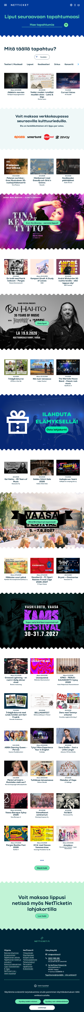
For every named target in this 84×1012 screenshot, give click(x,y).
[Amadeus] (68, 834)
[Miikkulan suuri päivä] (16, 566)
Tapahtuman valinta (12, 957)
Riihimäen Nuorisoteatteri (42, 680)
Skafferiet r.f (68, 385)
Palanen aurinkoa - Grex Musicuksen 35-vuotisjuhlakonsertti (16, 180)
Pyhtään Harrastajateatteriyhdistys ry (16, 579)
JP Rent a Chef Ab (15, 381)
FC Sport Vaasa (42, 584)
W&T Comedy (68, 285)
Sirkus (57, 64)
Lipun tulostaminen (11, 967)
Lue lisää (42, 916)
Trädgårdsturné (16, 379)
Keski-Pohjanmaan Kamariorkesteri (68, 684)
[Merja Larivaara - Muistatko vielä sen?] (16, 769)
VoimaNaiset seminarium (42, 813)
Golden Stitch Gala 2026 (42, 480)
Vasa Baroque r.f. (16, 817)
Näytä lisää (42, 868)
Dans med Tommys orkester (68, 713)
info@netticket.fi (54, 954)
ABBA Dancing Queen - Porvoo (16, 748)
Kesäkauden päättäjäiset (68, 179)
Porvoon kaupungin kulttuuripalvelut (16, 784)
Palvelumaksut (29, 962)
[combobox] (42, 24)
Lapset (30, 64)
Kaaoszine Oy (16, 483)
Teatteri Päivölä (42, 782)
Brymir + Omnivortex (68, 577)
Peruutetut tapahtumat (27, 965)
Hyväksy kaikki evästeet (28, 1001)
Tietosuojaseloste (30, 960)
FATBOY (68, 813)
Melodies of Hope (68, 780)
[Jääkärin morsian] (16, 81)
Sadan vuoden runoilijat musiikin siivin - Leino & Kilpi (42, 94)
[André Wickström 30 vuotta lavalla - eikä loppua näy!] (68, 267)
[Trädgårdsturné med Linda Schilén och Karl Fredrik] (16, 701)
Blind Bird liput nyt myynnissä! (42, 522)
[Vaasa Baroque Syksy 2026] (16, 801)
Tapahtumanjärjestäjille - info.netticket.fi (60, 975)
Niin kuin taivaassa (42, 379)
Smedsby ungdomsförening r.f (68, 717)
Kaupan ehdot (28, 957)
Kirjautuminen (9, 955)
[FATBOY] (68, 801)
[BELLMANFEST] (42, 701)
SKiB (42, 283)
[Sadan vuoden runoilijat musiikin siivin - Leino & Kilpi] (42, 81)
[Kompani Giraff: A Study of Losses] (42, 267)
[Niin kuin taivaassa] (42, 367)
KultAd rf (16, 849)
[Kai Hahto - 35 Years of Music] (16, 468)
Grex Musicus (16, 185)
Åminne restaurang (16, 684)
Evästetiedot (28, 969)
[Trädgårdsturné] (16, 367)
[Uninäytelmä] (42, 666)
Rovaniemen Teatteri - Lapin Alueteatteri (68, 847)
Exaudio (42, 185)
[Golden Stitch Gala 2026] (42, 468)
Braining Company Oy (42, 817)
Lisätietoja (42, 1008)
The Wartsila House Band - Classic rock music (68, 381)
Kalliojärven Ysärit (68, 479)
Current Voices (68, 92)
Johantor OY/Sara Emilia (68, 752)
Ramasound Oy (68, 815)
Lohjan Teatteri (42, 381)
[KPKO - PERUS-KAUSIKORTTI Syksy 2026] (68, 666)
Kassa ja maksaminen (12, 964)
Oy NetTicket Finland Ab (57, 965)
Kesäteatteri (44, 64)
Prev (6, 64)
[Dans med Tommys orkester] (68, 701)
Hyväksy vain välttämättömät (56, 1001)
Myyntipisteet (28, 955)
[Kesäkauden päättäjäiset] (68, 167)
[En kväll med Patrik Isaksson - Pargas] (16, 267)
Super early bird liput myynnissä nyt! (42, 622)
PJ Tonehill (68, 94)
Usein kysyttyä (43, 986)
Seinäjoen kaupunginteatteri (15, 94)
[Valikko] (5, 5)
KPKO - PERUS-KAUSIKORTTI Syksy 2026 (68, 680)
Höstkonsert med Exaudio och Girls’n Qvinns (42, 180)
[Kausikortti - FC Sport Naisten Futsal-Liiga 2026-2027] (42, 566)
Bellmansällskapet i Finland (42, 715)
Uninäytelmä (42, 678)
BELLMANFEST (42, 713)
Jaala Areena (68, 182)
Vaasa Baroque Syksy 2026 (15, 813)
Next (78, 64)
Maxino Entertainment (16, 283)
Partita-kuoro (42, 99)
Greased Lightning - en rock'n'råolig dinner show (16, 680)
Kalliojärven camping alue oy (68, 481)
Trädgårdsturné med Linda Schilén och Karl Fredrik (15, 714)
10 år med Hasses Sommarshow (42, 846)
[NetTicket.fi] (42, 941)
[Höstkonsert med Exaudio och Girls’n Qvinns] (42, 167)
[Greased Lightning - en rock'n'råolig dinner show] (16, 666)
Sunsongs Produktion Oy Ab (42, 849)
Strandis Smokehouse (15, 719)
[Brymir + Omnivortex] (68, 566)
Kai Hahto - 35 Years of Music (16, 480)
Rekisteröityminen (11, 953)
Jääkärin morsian (15, 92)
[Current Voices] (68, 81)
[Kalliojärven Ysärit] (68, 468)
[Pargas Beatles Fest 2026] (16, 834)
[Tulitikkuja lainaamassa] (42, 769)
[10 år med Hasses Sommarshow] (42, 834)
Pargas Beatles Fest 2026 (16, 846)
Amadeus (68, 845)
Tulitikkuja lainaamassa (42, 780)
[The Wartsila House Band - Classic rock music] (68, 367)
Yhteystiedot (28, 953)
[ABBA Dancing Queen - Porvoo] (16, 736)
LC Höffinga (68, 782)
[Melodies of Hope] (68, 769)
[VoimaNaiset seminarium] (42, 801)
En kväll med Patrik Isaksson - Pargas (16, 279)
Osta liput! (42, 323)
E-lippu (7, 969)
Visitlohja (42, 752)
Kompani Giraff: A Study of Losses (42, 279)
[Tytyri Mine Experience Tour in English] (42, 736)
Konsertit (69, 64)
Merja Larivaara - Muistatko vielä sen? (16, 781)
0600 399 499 (54, 958)
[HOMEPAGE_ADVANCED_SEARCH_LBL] (66, 25)
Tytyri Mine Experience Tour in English (42, 748)
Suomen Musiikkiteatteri (16, 752)
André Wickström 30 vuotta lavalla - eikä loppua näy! (68, 280)
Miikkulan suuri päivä (16, 577)
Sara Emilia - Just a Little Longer (68, 748)
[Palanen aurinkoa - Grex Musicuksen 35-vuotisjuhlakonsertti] (16, 167)
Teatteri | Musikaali (13, 64)
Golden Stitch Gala (42, 483)
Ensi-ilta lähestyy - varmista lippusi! (42, 223)
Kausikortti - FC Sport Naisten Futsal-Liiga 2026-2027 (42, 579)
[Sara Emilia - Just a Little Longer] (68, 736)
